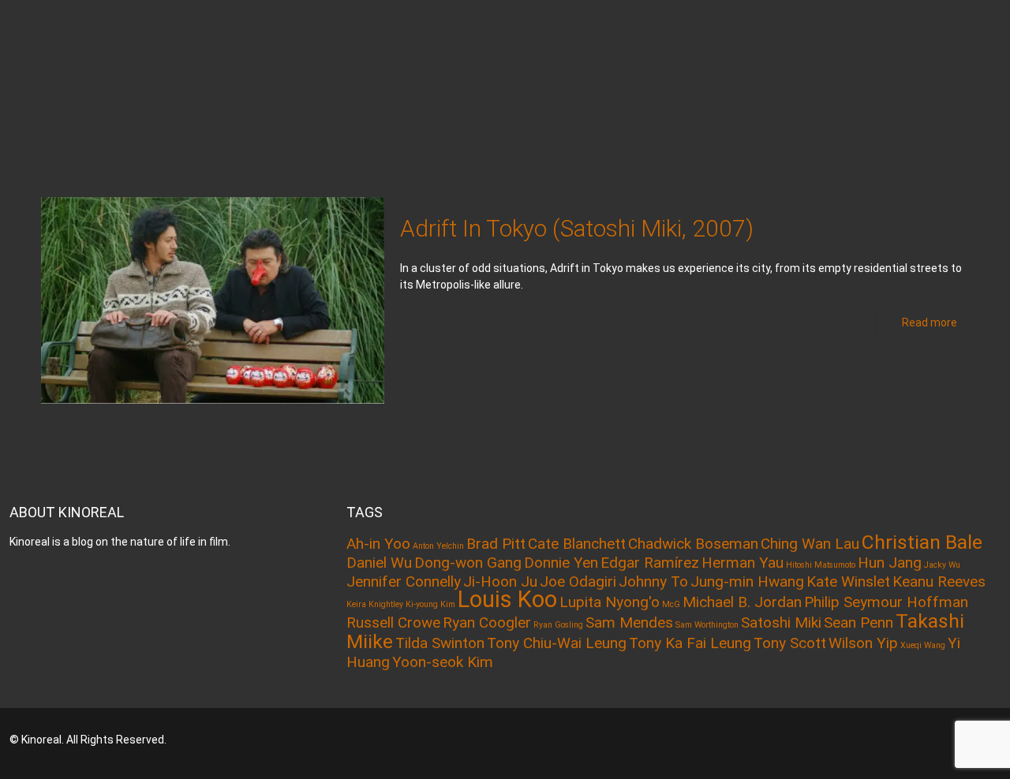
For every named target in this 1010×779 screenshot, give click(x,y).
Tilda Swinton (439, 643)
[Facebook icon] (897, 739)
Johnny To (653, 581)
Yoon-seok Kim (442, 662)
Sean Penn (858, 622)
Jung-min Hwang (747, 581)
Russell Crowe (393, 622)
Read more (929, 322)
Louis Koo (507, 599)
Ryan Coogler (487, 622)
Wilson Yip (863, 643)
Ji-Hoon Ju (500, 581)
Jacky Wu (942, 565)
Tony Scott (790, 643)
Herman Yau (742, 563)
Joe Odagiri (578, 581)
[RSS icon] (940, 739)
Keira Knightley (374, 604)
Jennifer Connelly (403, 581)
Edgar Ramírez (649, 563)
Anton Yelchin (438, 546)
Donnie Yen (561, 563)
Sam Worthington (707, 625)
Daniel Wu (379, 563)
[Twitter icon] (919, 739)
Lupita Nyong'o (609, 602)
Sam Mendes (629, 622)
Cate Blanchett (577, 544)
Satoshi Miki (781, 622)
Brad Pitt (496, 544)
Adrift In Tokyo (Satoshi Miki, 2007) (577, 228)
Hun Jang (890, 563)
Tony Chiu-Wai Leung (557, 643)
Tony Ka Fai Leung (690, 643)
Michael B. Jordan (742, 602)
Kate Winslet (848, 581)
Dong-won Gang (468, 563)
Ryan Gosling (558, 625)
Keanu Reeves (939, 581)
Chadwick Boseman (693, 544)
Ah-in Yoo (378, 544)
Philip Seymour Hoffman (886, 602)
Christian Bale (922, 542)
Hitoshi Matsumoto (820, 565)
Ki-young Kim (430, 604)
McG (671, 604)
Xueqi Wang (922, 645)
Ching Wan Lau (810, 544)
